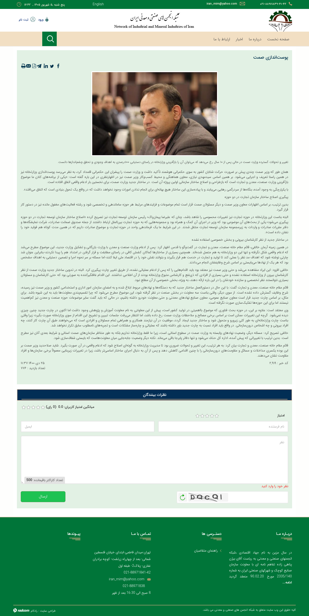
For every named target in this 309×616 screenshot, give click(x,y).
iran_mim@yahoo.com (222, 3)
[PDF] (34, 66)
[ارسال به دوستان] (29, 66)
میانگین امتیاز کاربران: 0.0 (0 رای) (70, 407)
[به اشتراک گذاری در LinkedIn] (45, 66)
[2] (202, 416)
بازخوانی (182, 496)
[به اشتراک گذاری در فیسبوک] (58, 66)
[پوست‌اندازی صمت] (154, 113)
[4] (212, 416)
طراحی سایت (48, 611)
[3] (207, 416)
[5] (217, 416)
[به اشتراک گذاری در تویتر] (52, 66)
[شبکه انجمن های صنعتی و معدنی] (139, 19)
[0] (23, 407)
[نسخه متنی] (23, 66)
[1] (197, 416)
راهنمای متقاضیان (206, 550)
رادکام (34, 611)
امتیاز (281, 415)
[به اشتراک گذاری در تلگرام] (39, 66)
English (98, 4)
